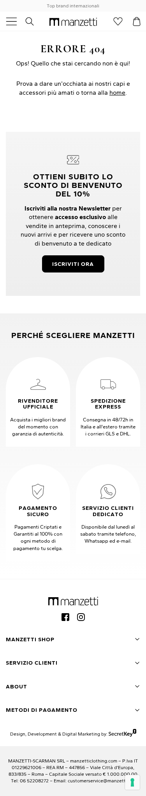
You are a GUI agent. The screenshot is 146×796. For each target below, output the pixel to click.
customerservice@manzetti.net (101, 781)
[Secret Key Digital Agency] (122, 734)
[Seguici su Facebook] (65, 617)
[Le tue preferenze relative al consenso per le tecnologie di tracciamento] (132, 782)
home (117, 92)
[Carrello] (136, 21)
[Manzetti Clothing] (73, 21)
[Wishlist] (118, 21)
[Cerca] (33, 21)
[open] (14, 21)
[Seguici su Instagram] (81, 617)
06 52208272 (34, 781)
